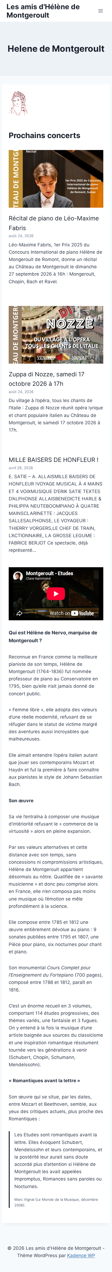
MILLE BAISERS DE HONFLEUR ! (53, 459)
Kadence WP (81, 1255)
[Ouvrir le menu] (100, 10)
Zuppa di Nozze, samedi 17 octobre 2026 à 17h (47, 379)
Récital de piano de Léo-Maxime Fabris (54, 223)
